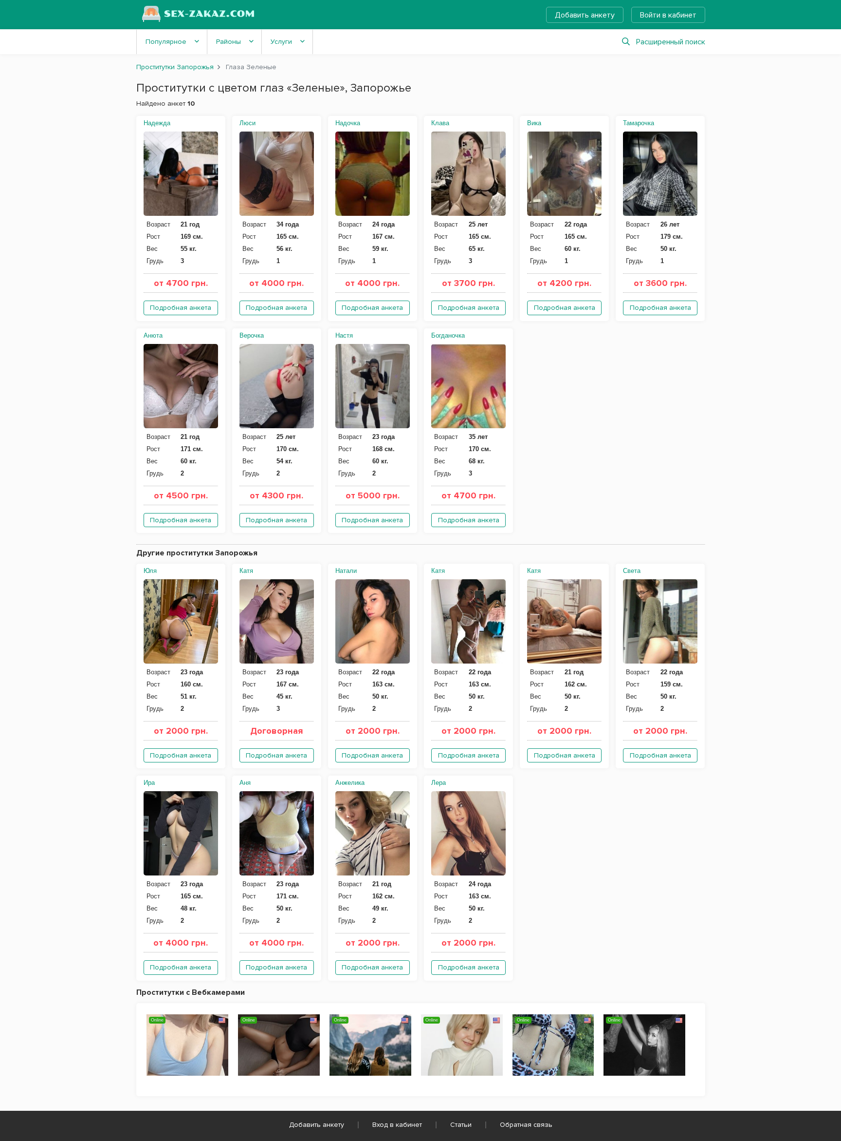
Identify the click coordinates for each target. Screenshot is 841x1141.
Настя (344, 335)
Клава (440, 123)
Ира (149, 782)
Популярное (166, 42)
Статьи (461, 1125)
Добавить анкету (585, 15)
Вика (534, 123)
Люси (247, 123)
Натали (346, 570)
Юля (150, 570)
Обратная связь (526, 1125)
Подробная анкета (180, 308)
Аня (245, 782)
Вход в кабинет (397, 1125)
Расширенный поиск (670, 42)
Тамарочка (638, 123)
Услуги (281, 42)
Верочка (251, 335)
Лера (438, 782)
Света (631, 570)
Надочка (347, 123)
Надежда (157, 123)
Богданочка (448, 335)
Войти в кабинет (668, 15)
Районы (228, 42)
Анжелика (350, 782)
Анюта (153, 335)
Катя (246, 570)
